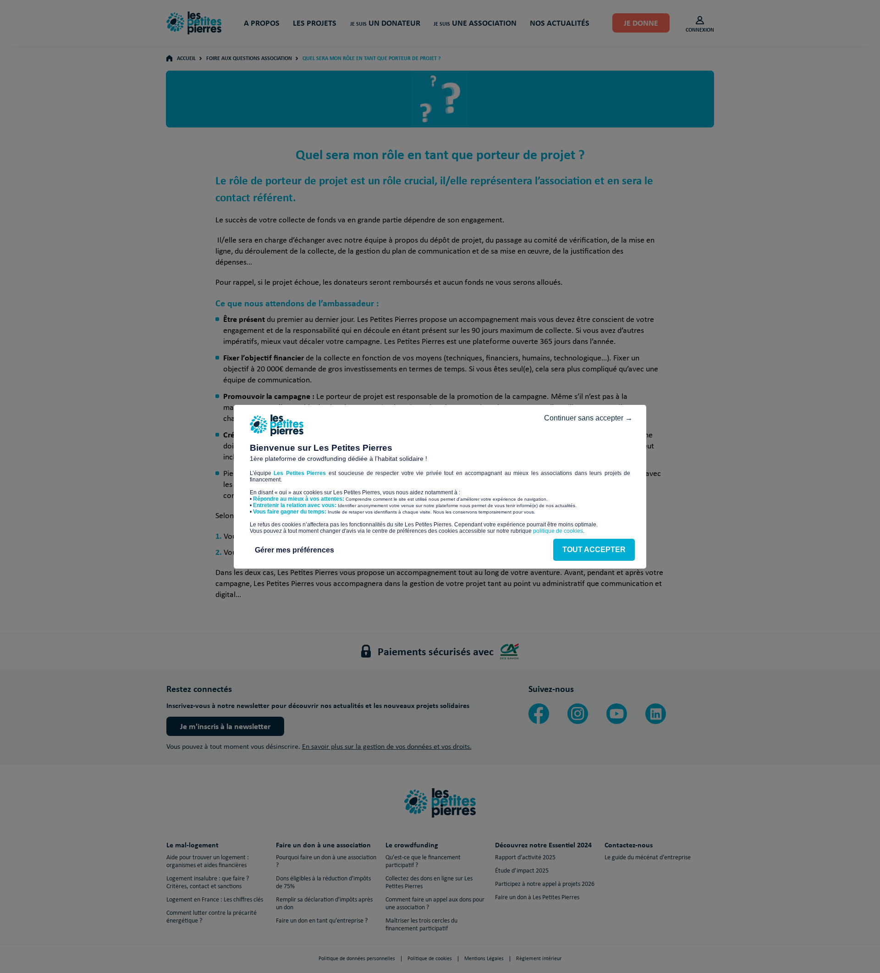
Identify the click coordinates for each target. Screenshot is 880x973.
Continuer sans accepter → (588, 418)
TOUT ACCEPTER (594, 549)
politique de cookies (558, 531)
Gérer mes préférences (294, 550)
